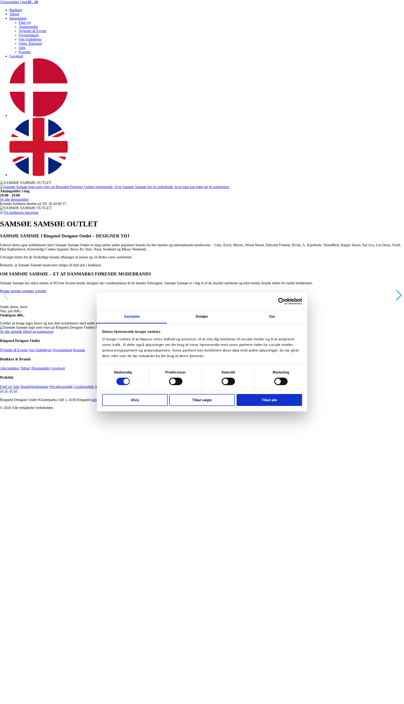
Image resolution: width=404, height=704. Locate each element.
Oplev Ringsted (30, 44)
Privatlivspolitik (61, 387)
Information (18, 18)
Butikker (15, 10)
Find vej (25, 23)
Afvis (135, 400)
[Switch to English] (38, 175)
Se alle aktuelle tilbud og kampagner (27, 332)
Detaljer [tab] (202, 316)
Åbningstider (28, 27)
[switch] (175, 381)
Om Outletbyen (30, 39)
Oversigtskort (29, 35)
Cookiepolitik (84, 387)
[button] (398, 295)
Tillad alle (269, 400)
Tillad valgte (202, 400)
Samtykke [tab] (132, 316)
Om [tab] (272, 316)
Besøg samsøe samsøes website (23, 291)
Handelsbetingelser (35, 387)
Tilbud (14, 14)
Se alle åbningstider (14, 199)
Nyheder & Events (32, 31)
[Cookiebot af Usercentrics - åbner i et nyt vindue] (281, 301)
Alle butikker (9, 368)
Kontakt (25, 52)
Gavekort (16, 56)
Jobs (22, 48)
